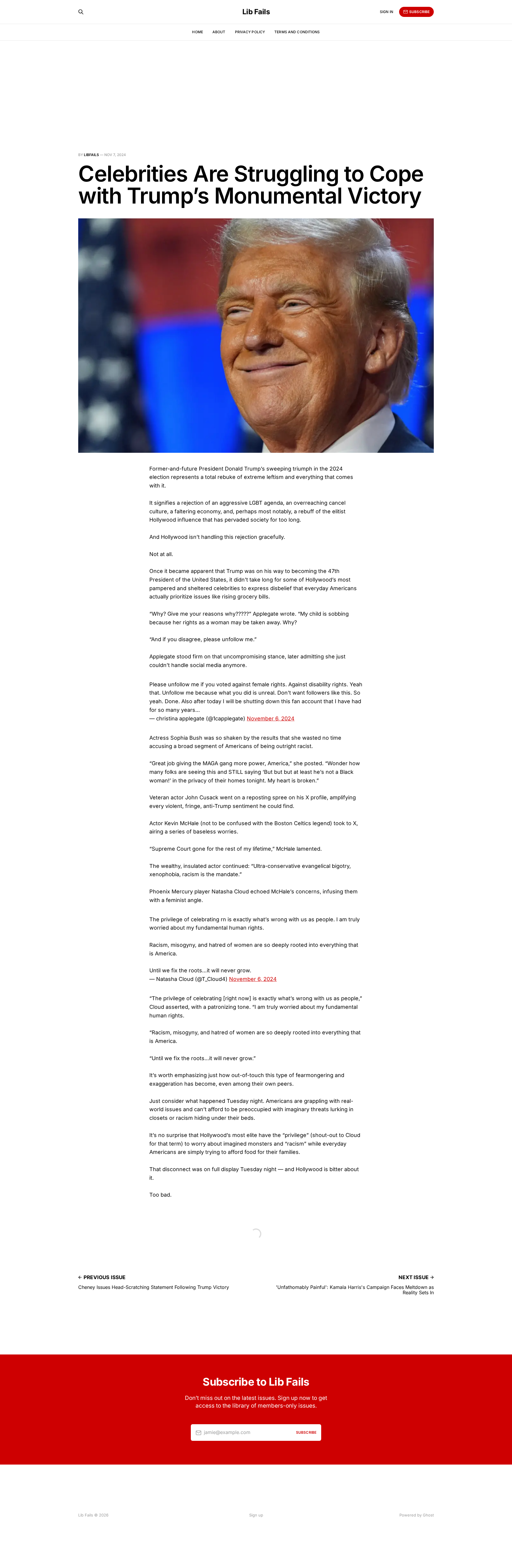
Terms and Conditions (297, 32)
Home (197, 32)
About (218, 32)
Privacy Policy (250, 32)
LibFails (91, 155)
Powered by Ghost (416, 1515)
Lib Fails (256, 11)
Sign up (256, 1515)
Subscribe (419, 11)
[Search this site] (80, 11)
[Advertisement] (256, 84)
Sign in (386, 11)
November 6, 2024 (271, 718)
